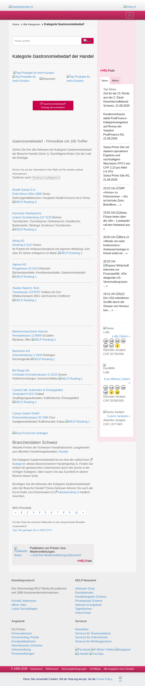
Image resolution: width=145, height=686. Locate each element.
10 (76, 512)
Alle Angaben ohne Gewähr (119, 668)
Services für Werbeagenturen (93, 641)
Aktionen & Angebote (88, 604)
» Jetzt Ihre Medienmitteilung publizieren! (55, 555)
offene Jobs (18, 604)
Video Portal (83, 612)
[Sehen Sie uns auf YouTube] (96, 653)
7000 (45, 417)
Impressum (36, 668)
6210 (54, 374)
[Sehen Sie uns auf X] (103, 649)
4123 (35, 268)
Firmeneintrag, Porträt (25, 637)
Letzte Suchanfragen (24, 608)
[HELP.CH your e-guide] (130, 6)
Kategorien (19, 463)
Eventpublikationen (23, 641)
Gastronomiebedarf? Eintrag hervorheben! (53, 105)
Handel (63, 451)
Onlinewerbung (21, 649)
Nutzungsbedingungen (74, 668)
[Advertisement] (53, 124)
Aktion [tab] (115, 80)
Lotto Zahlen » (121, 336)
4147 (29, 244)
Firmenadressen (21, 633)
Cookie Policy (104, 678)
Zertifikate (95, 668)
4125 (48, 217)
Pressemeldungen (22, 653)
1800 (38, 193)
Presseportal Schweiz (89, 600)
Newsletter (82, 629)
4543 (39, 355)
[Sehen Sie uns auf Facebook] (83, 649)
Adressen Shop (85, 588)
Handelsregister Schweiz (91, 596)
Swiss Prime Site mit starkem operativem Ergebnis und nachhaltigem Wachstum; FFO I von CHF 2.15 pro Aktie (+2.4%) (116, 159)
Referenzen (52, 668)
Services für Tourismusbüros (93, 633)
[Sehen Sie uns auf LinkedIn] (82, 653)
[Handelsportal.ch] (21, 6)
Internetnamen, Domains (26, 645)
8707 (37, 292)
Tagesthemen (83, 608)
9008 (38, 335)
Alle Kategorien (31, 24)
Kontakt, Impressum (23, 600)
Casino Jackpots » (118, 416)
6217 (31, 393)
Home (15, 24)
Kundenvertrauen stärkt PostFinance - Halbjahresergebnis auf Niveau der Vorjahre (115, 122)
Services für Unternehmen (91, 637)
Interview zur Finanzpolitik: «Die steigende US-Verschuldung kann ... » (115, 277)
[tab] (105, 80)
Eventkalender (84, 592)
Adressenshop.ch (69, 492)
